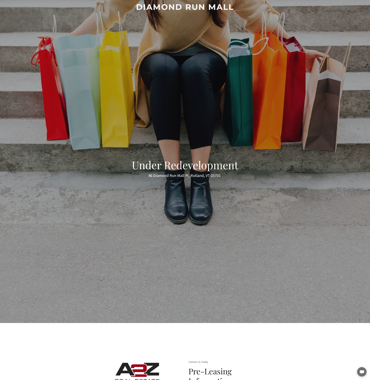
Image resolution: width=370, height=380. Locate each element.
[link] (185, 9)
